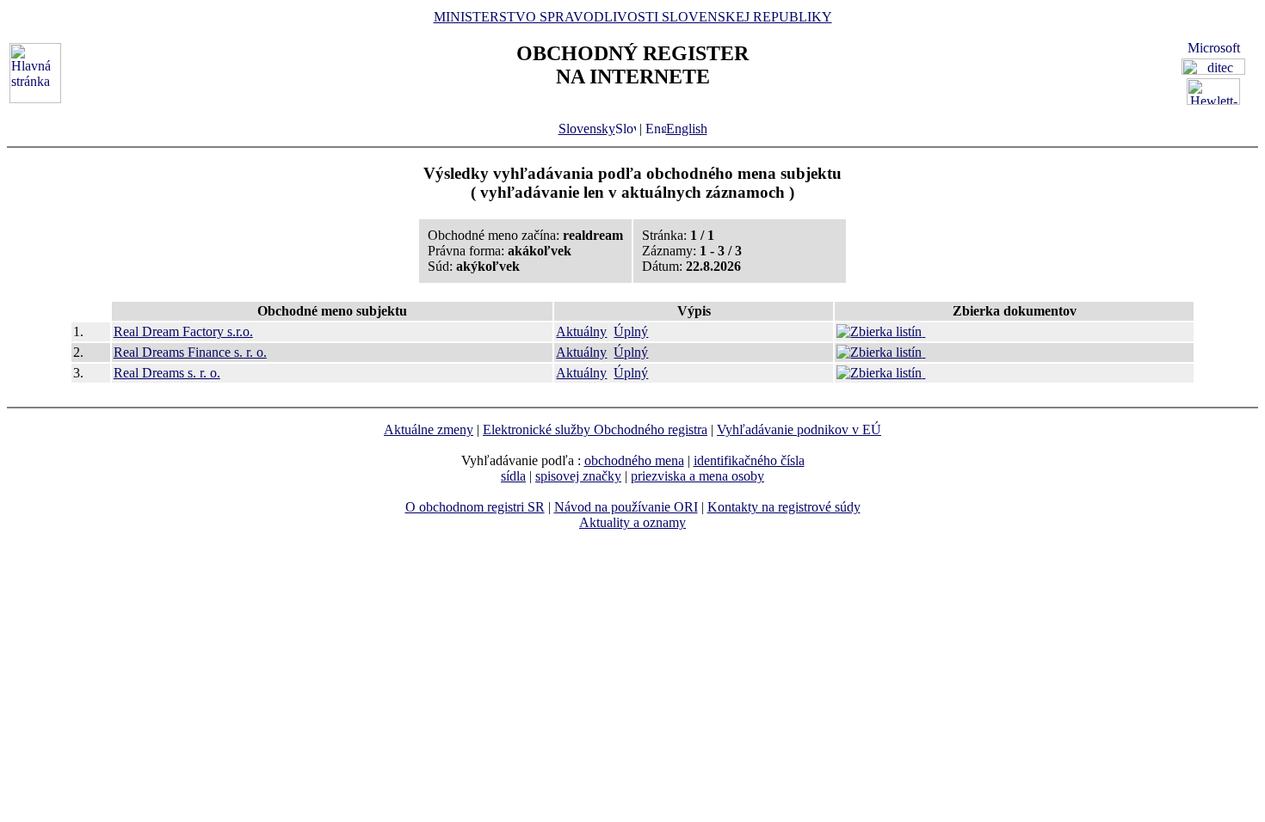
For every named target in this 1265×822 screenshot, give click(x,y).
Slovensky (586, 128)
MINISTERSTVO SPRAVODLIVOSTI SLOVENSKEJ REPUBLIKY (633, 16)
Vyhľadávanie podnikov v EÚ (799, 429)
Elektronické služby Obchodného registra (595, 429)
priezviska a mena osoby (697, 476)
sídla (513, 476)
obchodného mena (634, 460)
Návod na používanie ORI (626, 507)
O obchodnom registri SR (475, 507)
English (686, 128)
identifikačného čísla (749, 460)
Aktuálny (581, 331)
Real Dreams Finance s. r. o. (190, 352)
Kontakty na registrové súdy (784, 507)
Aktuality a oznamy (632, 522)
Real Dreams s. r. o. (167, 372)
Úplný (631, 331)
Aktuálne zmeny (428, 429)
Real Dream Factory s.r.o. (183, 331)
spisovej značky (578, 476)
